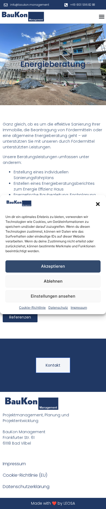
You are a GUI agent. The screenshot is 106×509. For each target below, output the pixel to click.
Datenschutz (58, 307)
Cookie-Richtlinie (32, 307)
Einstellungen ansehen (53, 296)
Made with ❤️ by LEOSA (53, 503)
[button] (98, 204)
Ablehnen (53, 281)
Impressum (79, 307)
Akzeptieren (53, 266)
